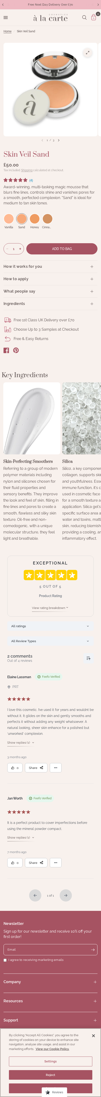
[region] (50, 1062)
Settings (50, 1061)
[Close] (93, 1036)
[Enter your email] (92, 949)
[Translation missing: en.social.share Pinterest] (16, 350)
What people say (19, 291)
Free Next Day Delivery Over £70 (50, 4)
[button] (18, 180)
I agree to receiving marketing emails (36, 960)
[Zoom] (87, 52)
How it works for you (23, 266)
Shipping (26, 170)
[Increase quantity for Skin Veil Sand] (20, 248)
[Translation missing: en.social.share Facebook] (6, 350)
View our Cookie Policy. (52, 1049)
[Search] (84, 17)
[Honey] (34, 219)
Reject (50, 1075)
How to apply (16, 279)
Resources (13, 1001)
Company (12, 982)
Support (11, 1020)
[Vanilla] (9, 219)
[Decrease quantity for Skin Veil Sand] (7, 248)
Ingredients (14, 303)
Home (8, 31)
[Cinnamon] (47, 219)
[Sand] (21, 219)
